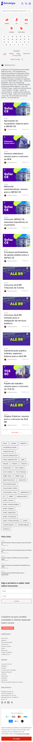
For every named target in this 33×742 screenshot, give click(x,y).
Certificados (4, 678)
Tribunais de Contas (8, 451)
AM (12, 36)
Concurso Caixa (16, 55)
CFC (4, 496)
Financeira (24, 463)
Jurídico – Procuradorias (9, 516)
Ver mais (15, 432)
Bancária (14, 463)
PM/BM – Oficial (7, 476)
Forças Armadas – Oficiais (10, 488)
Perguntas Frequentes (6, 672)
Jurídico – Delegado (8, 508)
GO (8, 39)
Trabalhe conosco (5, 654)
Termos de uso (5, 644)
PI (12, 42)
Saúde (22, 459)
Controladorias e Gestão (9, 447)
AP (16, 36)
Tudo (4, 53)
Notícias (11, 53)
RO (28, 42)
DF (28, 36)
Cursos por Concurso (6, 664)
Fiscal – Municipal (21, 472)
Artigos (18, 53)
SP (22, 44)
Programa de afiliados (6, 652)
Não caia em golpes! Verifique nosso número (12, 682)
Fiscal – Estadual (7, 472)
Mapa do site (4, 650)
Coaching (3, 668)
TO (26, 44)
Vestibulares (4, 666)
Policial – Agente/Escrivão (10, 459)
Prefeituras (6, 529)
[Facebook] (5, 702)
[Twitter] (12, 702)
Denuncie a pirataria (6, 646)
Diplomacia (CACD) (22, 496)
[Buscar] (29, 11)
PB (4, 42)
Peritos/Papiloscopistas (9, 484)
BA (20, 36)
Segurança (3, 640)
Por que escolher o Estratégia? (8, 670)
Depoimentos (4, 676)
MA (12, 39)
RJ (20, 42)
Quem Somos (4, 638)
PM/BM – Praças (19, 476)
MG (16, 39)
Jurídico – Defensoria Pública (11, 504)
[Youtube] (8, 702)
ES (4, 39)
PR (16, 42)
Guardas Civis (22, 480)
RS (10, 44)
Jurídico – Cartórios (8, 500)
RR (6, 44)
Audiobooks (4, 680)
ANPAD (11, 496)
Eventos (3, 648)
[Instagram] (2, 702)
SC (14, 44)
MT (24, 39)
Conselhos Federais (8, 525)
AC (4, 36)
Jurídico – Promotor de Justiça (11, 520)
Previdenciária (7, 468)
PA (28, 39)
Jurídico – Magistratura (9, 512)
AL (8, 36)
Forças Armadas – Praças (10, 492)
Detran (5, 443)
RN (24, 42)
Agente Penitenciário (9, 480)
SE (18, 44)
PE (8, 42)
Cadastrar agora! (8, 628)
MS (20, 39)
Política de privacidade (6, 642)
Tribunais (13, 443)
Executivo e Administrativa (10, 455)
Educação (5, 463)
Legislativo (23, 443)
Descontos (3, 674)
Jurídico (25, 520)
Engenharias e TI (25, 492)
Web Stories (26, 53)
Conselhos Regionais (23, 525)
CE (24, 36)
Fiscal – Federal (19, 468)
